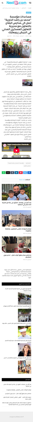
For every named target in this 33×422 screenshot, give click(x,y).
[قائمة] (30, 3)
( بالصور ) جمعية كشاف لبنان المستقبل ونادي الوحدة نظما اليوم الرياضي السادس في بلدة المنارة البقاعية (16, 404)
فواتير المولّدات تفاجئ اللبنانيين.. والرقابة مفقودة (18, 230)
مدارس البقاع (27, 166)
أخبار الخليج (29, 13)
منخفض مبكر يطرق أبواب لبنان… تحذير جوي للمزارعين (17, 256)
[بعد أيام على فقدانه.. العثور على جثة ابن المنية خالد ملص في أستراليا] (16, 192)
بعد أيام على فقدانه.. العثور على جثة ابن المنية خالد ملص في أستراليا (16, 203)
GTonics (18, 417)
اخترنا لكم (28, 163)
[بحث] (3, 3)
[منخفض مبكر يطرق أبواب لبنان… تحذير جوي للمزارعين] (16, 244)
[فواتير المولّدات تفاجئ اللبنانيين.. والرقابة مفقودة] (16, 218)
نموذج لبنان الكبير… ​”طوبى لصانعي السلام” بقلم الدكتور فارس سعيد (17, 398)
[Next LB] (16, 3)
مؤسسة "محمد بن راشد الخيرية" (16, 163)
